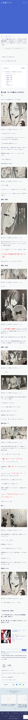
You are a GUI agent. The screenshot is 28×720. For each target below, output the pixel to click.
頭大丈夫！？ (10, 81)
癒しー (8, 83)
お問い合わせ (12, 716)
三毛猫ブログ (6, 3)
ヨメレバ (18, 634)
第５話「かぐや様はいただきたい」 (14, 71)
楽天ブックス (15, 638)
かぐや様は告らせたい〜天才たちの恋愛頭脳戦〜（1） (19, 631)
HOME (2, 713)
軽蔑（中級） (10, 77)
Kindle (17, 639)
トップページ (5, 716)
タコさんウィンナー (11, 74)
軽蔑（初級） (10, 75)
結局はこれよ (10, 85)
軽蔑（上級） (10, 79)
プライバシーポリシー (21, 716)
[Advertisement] (14, 20)
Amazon (14, 639)
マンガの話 (9, 36)
